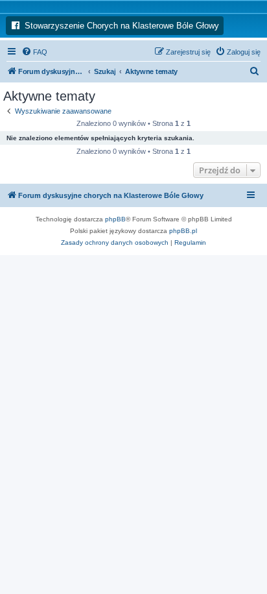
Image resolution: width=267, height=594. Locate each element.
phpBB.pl (183, 230)
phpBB (115, 219)
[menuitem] (34, 52)
